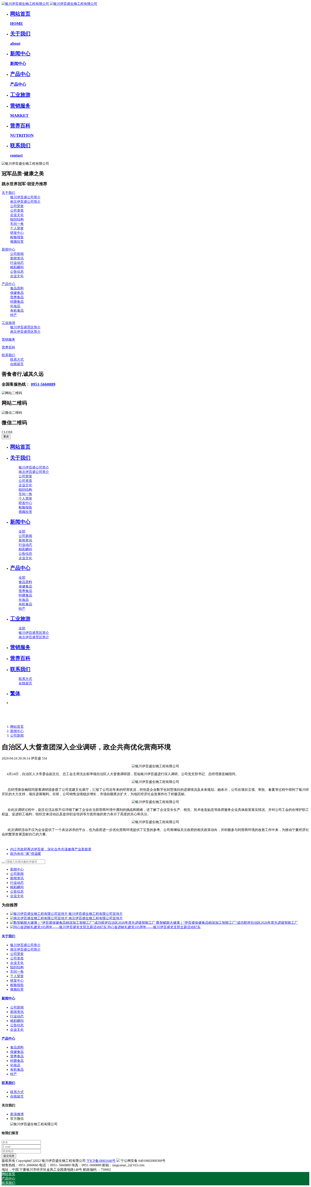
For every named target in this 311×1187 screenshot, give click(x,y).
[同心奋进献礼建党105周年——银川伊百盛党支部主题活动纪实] (58, 927)
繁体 (6, 436)
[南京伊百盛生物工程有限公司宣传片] (39, 918)
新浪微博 (17, 1114)
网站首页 (20, 447)
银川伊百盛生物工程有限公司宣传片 (96, 914)
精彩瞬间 (17, 887)
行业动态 (17, 882)
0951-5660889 (43, 384)
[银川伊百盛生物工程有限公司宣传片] (39, 914)
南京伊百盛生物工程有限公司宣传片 (96, 918)
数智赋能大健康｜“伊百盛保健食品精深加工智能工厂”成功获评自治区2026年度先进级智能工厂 (227, 922)
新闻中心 (17, 731)
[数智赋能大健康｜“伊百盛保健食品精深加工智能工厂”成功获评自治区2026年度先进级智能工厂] (83, 922)
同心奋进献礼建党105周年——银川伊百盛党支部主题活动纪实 (154, 927)
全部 (22, 531)
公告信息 (17, 891)
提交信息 (8, 1155)
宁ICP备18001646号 (101, 1160)
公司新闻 (17, 735)
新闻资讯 (17, 878)
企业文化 (17, 896)
